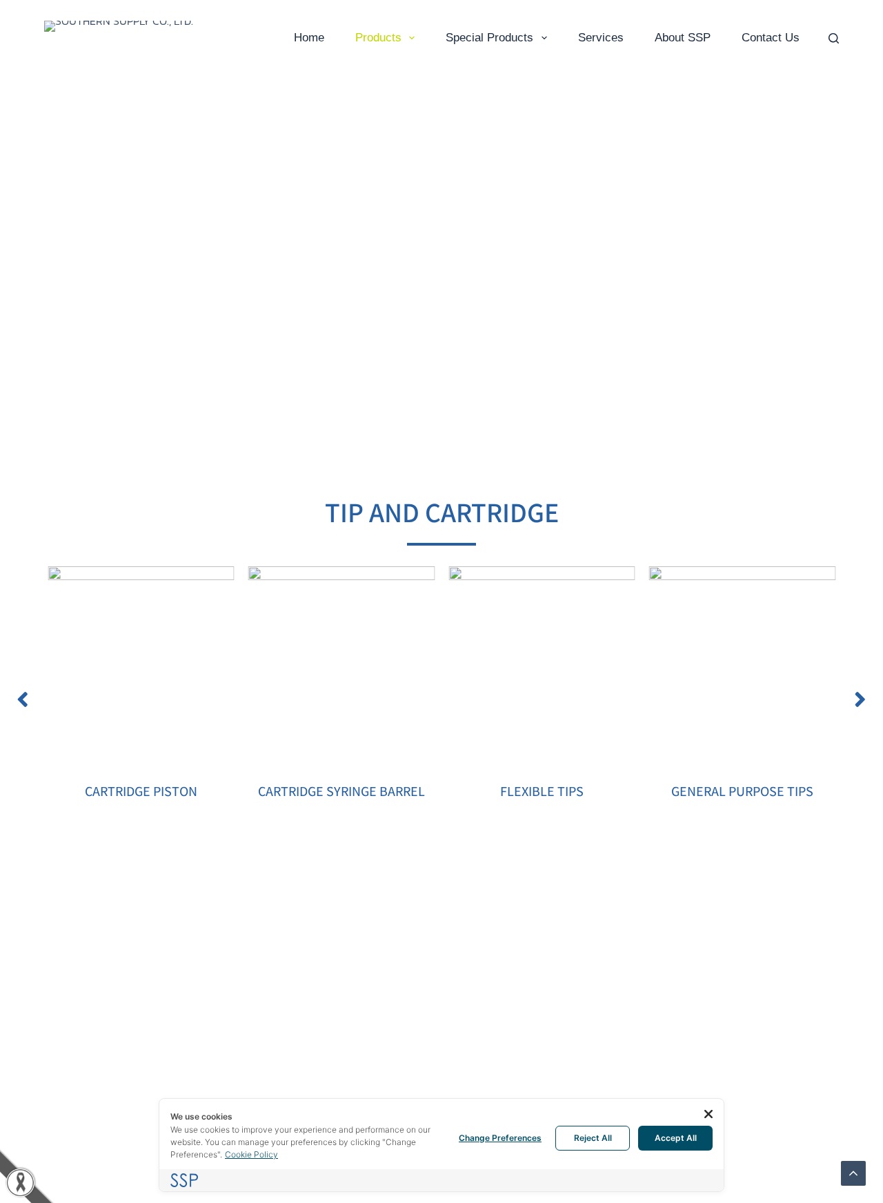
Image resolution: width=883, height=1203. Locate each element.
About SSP (683, 37)
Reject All (593, 1138)
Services (601, 37)
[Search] (834, 38)
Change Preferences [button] (500, 1138)
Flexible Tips (542, 791)
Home (309, 37)
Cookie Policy (251, 1154)
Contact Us (771, 37)
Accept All (676, 1138)
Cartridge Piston (141, 791)
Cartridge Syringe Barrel (341, 791)
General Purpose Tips (742, 791)
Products (378, 37)
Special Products (489, 37)
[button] (23, 699)
